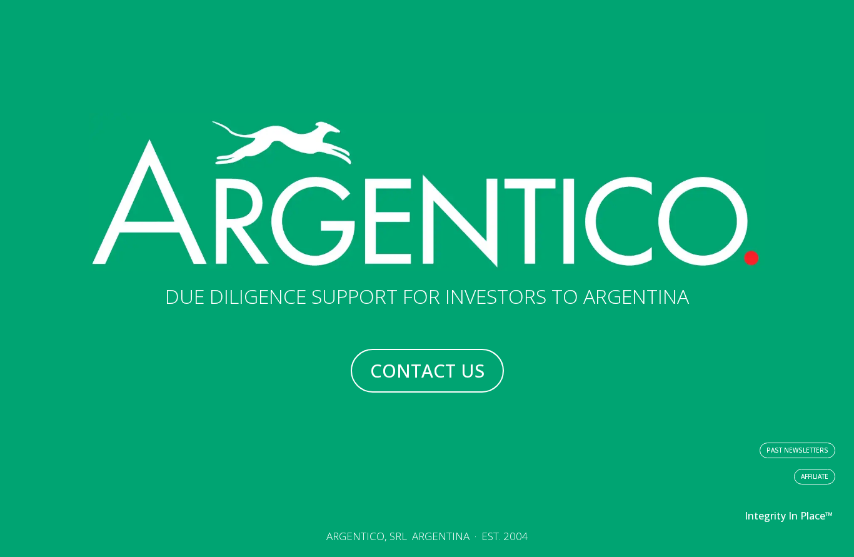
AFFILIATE (814, 476)
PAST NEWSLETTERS (797, 450)
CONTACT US (427, 370)
